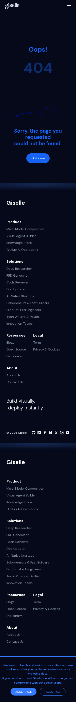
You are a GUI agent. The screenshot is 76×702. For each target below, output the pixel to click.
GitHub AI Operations (22, 250)
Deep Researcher (19, 269)
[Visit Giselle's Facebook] (45, 433)
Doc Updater (16, 289)
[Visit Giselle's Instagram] (62, 433)
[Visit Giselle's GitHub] (33, 433)
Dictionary (14, 356)
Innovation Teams (19, 323)
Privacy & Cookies (46, 349)
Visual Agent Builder (21, 236)
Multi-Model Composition (25, 229)
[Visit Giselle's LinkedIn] (39, 433)
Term (37, 342)
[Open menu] (68, 6)
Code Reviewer (17, 282)
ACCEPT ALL (23, 692)
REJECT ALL (52, 692)
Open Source (16, 349)
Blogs (10, 342)
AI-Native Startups (20, 296)
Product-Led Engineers (23, 310)
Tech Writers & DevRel (23, 317)
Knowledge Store (19, 243)
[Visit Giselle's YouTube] (67, 433)
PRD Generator (17, 275)
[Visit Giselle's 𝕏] (56, 433)
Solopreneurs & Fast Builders (27, 303)
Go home (38, 158)
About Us (13, 375)
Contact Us (15, 382)
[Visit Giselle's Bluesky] (50, 433)
